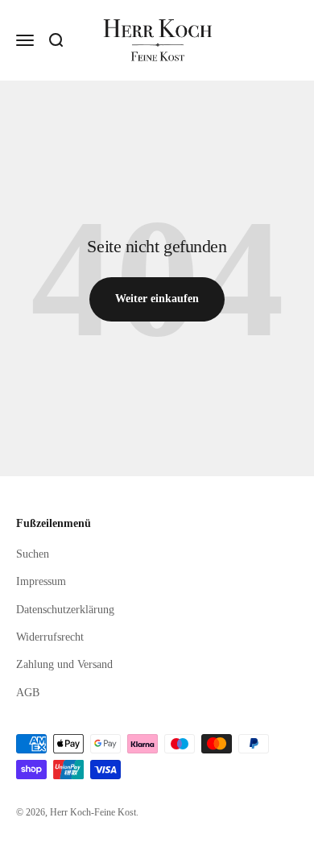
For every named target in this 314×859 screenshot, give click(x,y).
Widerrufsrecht (50, 637)
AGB (27, 693)
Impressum (41, 581)
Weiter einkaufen (157, 299)
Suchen (32, 554)
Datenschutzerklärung (65, 610)
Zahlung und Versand (64, 664)
